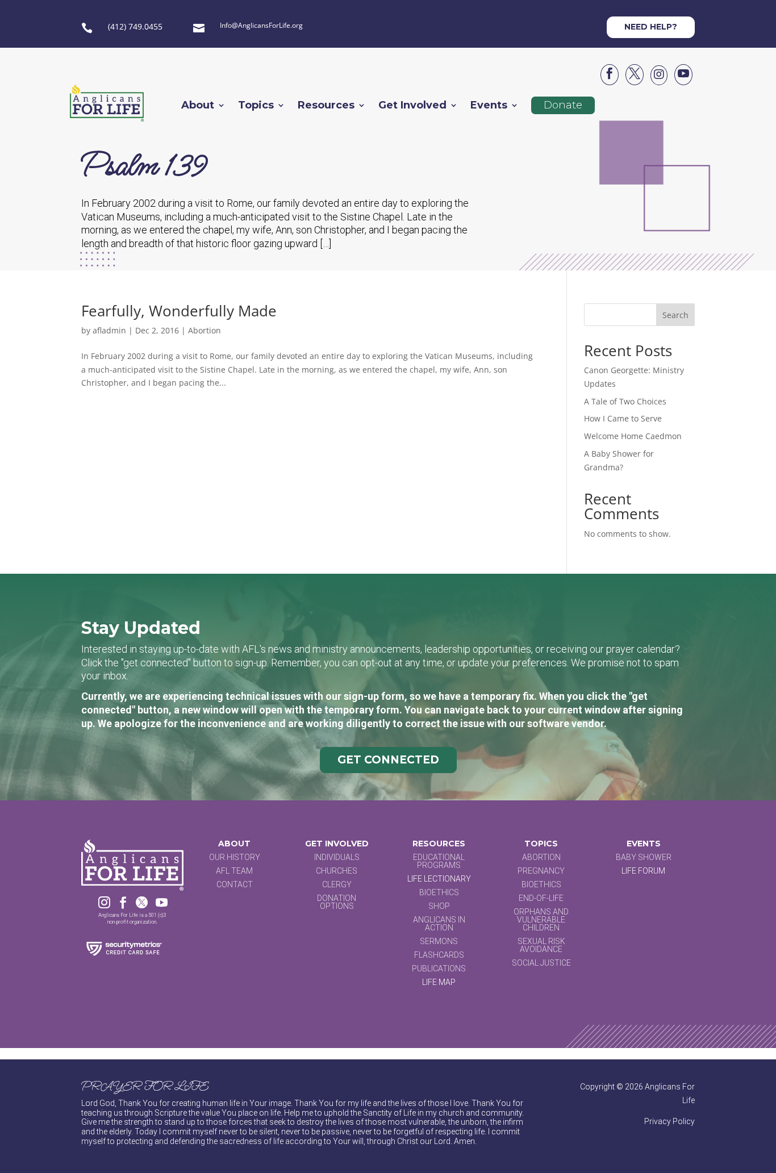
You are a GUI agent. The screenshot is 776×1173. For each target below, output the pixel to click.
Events (488, 106)
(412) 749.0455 (135, 26)
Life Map (439, 982)
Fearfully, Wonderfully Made (179, 310)
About (197, 106)
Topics (256, 106)
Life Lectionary (439, 878)
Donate (563, 105)
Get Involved (412, 106)
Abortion (204, 330)
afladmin (109, 330)
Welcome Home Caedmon (633, 436)
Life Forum (643, 870)
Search (675, 315)
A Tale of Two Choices (625, 401)
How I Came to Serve (623, 418)
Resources (326, 106)
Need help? (650, 27)
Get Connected (388, 759)
